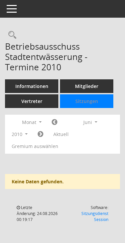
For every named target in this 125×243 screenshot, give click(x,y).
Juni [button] (88, 122)
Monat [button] (30, 122)
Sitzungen (86, 101)
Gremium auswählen (35, 146)
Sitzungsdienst (94, 216)
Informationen (31, 86)
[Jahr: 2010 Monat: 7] (40, 134)
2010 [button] (18, 134)
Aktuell (61, 134)
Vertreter (31, 101)
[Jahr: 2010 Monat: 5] (54, 122)
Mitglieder (86, 86)
